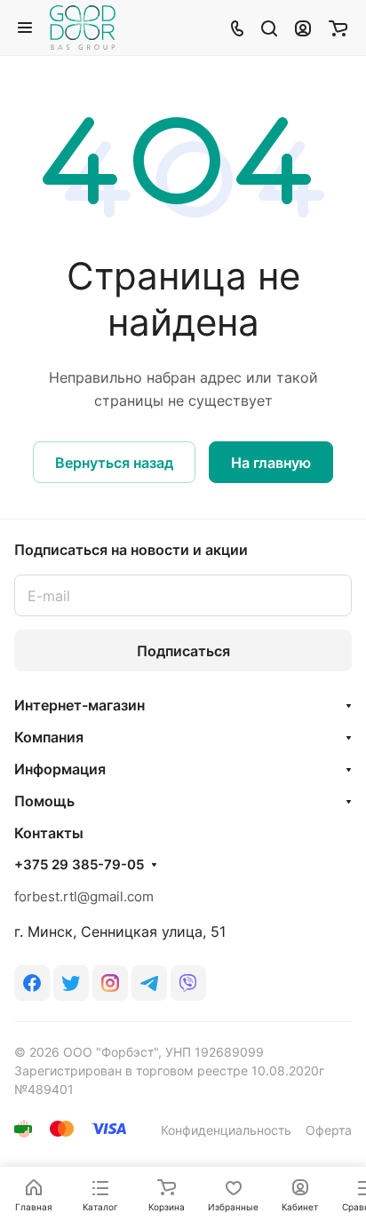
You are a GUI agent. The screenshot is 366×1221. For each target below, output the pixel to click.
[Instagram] (110, 983)
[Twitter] (71, 983)
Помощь (44, 801)
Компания (49, 737)
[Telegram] (149, 983)
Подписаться (183, 651)
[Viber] (188, 983)
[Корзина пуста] (338, 27)
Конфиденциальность (226, 1130)
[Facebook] (32, 983)
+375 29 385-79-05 (79, 865)
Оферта (329, 1130)
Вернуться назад (114, 463)
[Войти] (303, 27)
